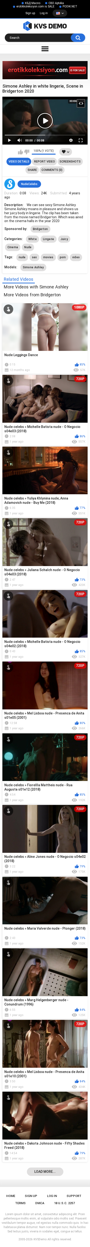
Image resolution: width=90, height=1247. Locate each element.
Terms (20, 1203)
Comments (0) (52, 170)
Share (32, 170)
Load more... (45, 1172)
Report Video (44, 161)
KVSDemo (40, 1239)
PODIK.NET (70, 6)
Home (10, 1196)
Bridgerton (40, 229)
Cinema (12, 247)
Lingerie (48, 239)
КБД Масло (32, 3)
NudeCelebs (29, 184)
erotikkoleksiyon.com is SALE (35, 6)
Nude (27, 247)
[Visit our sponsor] (45, 70)
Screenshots (70, 161)
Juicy (64, 239)
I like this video (20, 152)
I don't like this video (26, 152)
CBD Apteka (56, 3)
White (32, 239)
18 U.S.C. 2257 (64, 1203)
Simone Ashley (33, 267)
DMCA (39, 1203)
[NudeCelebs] (9, 184)
